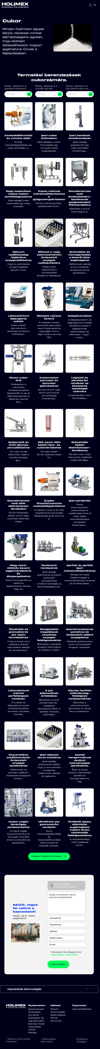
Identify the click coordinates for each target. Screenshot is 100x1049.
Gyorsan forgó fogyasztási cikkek (36, 1027)
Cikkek (54, 1018)
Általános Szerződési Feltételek (18, 1040)
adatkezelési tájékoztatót (64, 954)
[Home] (15, 5)
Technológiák (57, 1012)
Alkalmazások (58, 1015)
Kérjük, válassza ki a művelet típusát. (46, 87)
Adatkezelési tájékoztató (48, 1040)
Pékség (32, 1032)
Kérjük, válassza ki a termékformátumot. (77, 87)
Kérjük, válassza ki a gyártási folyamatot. (15, 87)
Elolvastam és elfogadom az (66, 953)
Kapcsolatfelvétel (81, 1009)
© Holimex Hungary (82, 1040)
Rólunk (54, 1009)
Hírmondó (56, 1021)
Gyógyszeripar (36, 1009)
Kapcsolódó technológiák (24, 989)
